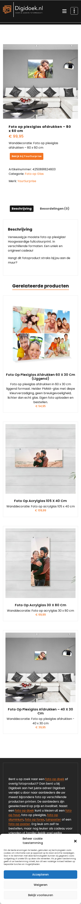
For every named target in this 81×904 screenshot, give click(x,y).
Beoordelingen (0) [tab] (54, 208)
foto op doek (54, 779)
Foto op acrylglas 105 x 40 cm (40, 501)
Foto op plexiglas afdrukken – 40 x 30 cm (40, 711)
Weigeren (40, 885)
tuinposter (53, 819)
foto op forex (34, 819)
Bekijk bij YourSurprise (27, 156)
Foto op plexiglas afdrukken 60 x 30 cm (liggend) (40, 377)
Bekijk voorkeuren (40, 895)
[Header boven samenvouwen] (74, 11)
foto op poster (19, 824)
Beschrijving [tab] (22, 208)
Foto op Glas (34, 174)
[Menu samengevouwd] (64, 11)
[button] (75, 841)
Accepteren (40, 874)
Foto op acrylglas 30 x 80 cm (40, 605)
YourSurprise (27, 181)
